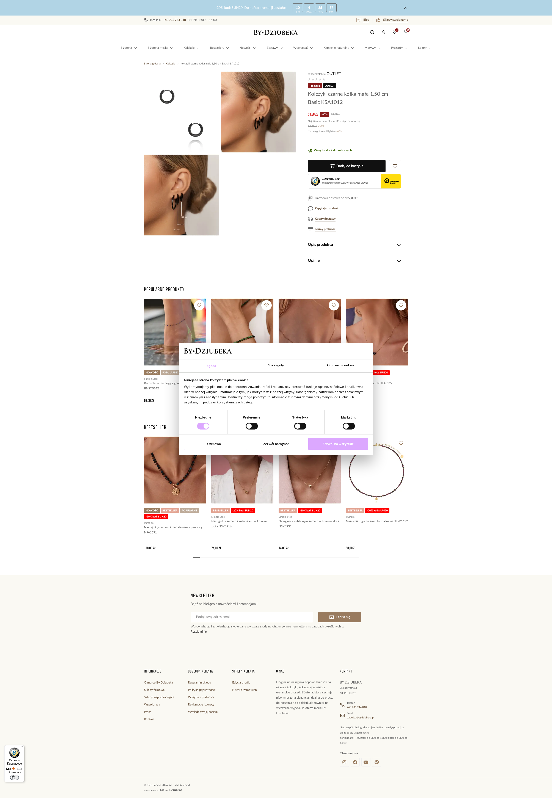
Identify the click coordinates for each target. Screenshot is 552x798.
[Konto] (383, 32)
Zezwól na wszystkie (338, 444)
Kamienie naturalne (336, 47)
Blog (366, 19)
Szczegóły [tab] (276, 365)
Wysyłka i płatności (201, 697)
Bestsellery (217, 47)
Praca (147, 711)
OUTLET (333, 74)
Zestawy (272, 47)
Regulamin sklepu (199, 682)
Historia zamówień (244, 689)
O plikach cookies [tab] (340, 365)
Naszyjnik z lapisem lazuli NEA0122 (369, 383)
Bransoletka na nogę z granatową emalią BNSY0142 (170, 386)
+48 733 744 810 (357, 707)
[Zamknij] (405, 7)
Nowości (245, 47)
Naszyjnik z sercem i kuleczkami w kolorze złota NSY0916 (239, 524)
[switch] (252, 426)
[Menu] (21, 747)
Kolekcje (189, 47)
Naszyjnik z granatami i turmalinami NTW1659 (377, 521)
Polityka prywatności (201, 689)
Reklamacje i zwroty (201, 704)
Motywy (370, 47)
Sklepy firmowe (154, 689)
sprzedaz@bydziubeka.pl (360, 717)
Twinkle (350, 517)
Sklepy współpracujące (159, 697)
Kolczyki (170, 63)
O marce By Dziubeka (158, 682)
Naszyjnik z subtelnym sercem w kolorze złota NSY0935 (309, 524)
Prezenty (397, 47)
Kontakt (149, 719)
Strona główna (152, 63)
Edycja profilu (241, 682)
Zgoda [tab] (211, 366)
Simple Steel (151, 379)
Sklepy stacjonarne (395, 19)
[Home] (276, 32)
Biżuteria (126, 47)
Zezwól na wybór (276, 444)
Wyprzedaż (300, 47)
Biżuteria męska (157, 47)
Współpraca (152, 704)
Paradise (149, 523)
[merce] (177, 790)
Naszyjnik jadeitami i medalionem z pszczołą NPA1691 (173, 530)
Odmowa (214, 444)
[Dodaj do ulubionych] (199, 305)
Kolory (422, 47)
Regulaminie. (199, 631)
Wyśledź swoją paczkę (203, 711)
